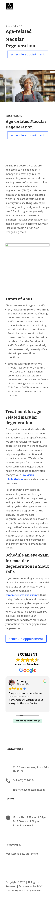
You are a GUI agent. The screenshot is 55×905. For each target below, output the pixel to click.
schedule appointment (28, 54)
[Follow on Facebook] (8, 834)
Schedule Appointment (26, 639)
